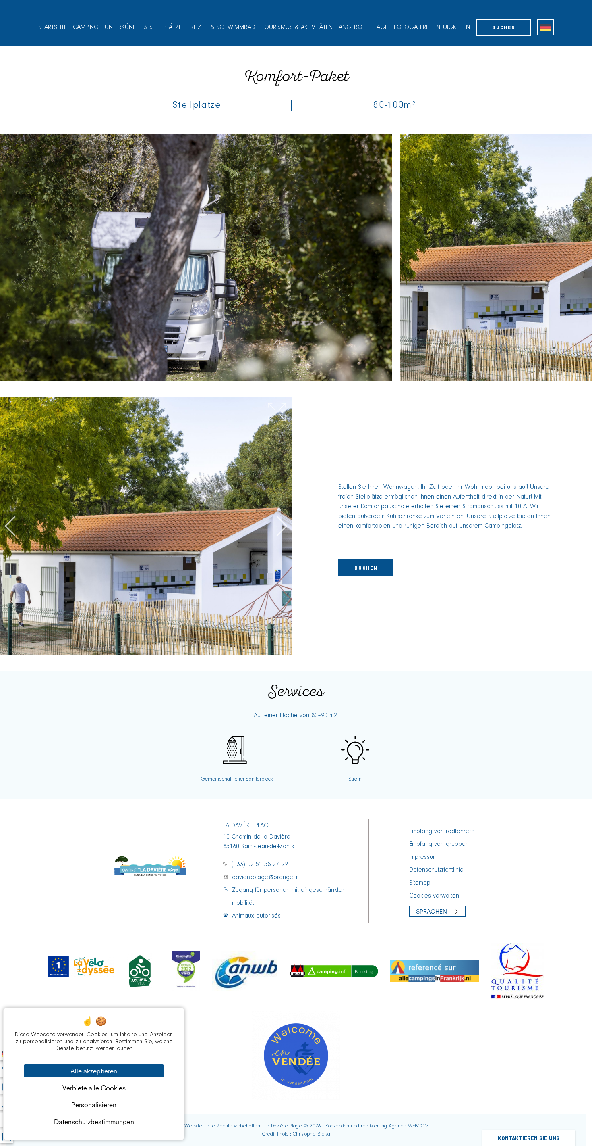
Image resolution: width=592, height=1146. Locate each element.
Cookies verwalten (434, 896)
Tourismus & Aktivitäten (297, 27)
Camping (86, 27)
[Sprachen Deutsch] (545, 27)
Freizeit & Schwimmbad (221, 27)
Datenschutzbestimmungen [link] (94, 1121)
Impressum (423, 857)
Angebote (353, 27)
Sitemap (420, 883)
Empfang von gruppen (439, 844)
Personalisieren (93, 1104)
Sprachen (431, 910)
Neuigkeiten (453, 27)
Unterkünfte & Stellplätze (143, 27)
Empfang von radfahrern (441, 831)
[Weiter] (282, 526)
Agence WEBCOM (409, 1126)
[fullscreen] (277, 412)
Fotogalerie (412, 27)
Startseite (52, 27)
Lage (381, 27)
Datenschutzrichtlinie (436, 870)
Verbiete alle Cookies (94, 1087)
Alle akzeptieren (93, 1070)
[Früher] (10, 526)
